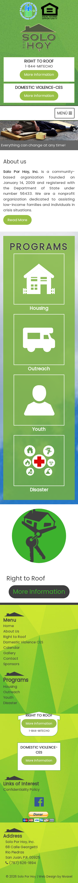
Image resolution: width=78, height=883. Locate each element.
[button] (4, 135)
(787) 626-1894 (22, 862)
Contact (10, 658)
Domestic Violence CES (23, 642)
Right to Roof (14, 636)
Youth (8, 697)
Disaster (10, 702)
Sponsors (11, 663)
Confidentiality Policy (21, 789)
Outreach (11, 692)
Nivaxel (67, 876)
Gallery (9, 653)
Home (8, 625)
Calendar (11, 647)
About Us (11, 631)
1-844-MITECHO (39, 66)
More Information (39, 74)
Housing (10, 686)
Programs (15, 679)
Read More (17, 219)
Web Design (48, 876)
